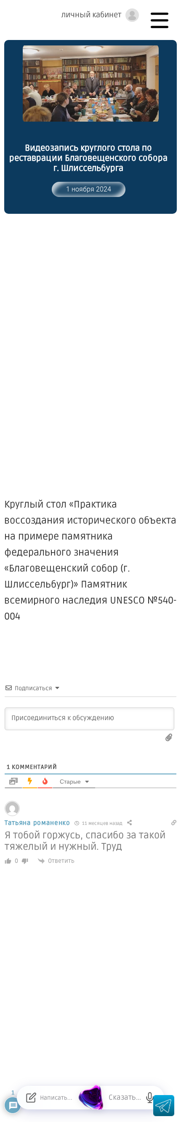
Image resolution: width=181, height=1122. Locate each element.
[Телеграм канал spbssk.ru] (163, 1105)
